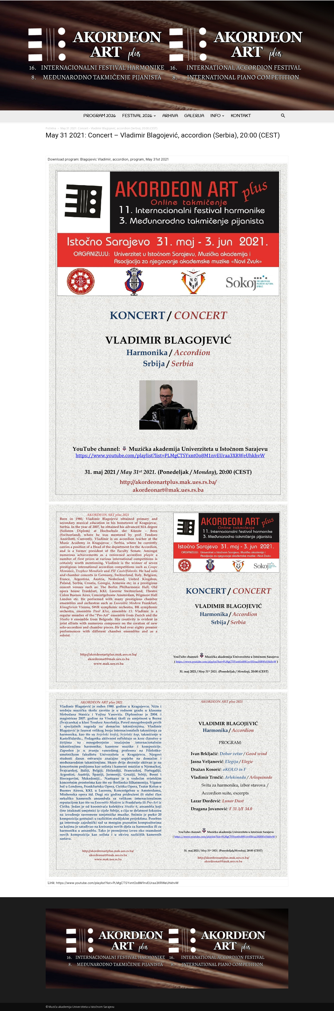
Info (215, 116)
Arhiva (170, 116)
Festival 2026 (137, 116)
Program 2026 (99, 116)
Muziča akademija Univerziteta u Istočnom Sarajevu (81, 1007)
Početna (51, 128)
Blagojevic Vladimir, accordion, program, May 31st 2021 (124, 159)
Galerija (194, 116)
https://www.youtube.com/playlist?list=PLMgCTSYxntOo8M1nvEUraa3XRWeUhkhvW (117, 883)
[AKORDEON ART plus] (167, 55)
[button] (282, 116)
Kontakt (241, 116)
